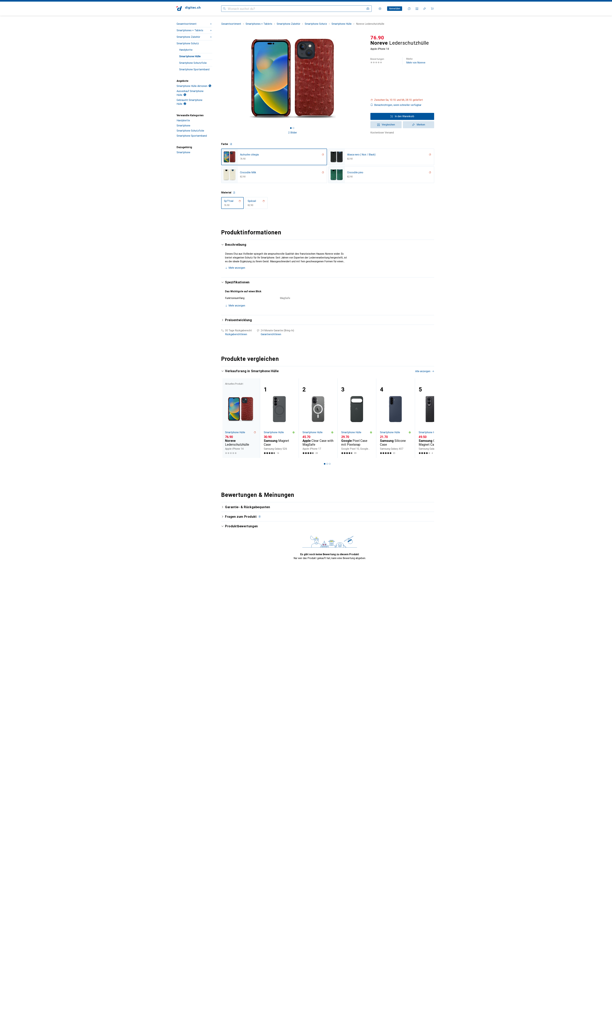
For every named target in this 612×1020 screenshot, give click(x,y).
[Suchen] (224, 8)
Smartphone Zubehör (188, 36)
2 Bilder (292, 132)
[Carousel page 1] (291, 128)
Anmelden (394, 8)
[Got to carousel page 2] (293, 128)
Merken (421, 124)
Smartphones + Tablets (190, 30)
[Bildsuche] (368, 8)
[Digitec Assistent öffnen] (409, 8)
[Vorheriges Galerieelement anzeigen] (220, 78)
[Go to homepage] (188, 8)
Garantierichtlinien (271, 334)
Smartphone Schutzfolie (193, 62)
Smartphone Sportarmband (194, 69)
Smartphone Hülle (190, 56)
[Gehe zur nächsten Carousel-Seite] (428, 418)
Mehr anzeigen (237, 267)
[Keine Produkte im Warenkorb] (432, 8)
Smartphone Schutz (188, 43)
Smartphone (183, 125)
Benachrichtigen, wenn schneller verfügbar (397, 105)
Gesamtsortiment (187, 23)
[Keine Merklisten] (424, 8)
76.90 (377, 38)
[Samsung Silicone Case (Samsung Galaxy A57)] (395, 418)
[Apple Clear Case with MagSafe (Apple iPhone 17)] (318, 418)
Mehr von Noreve (415, 61)
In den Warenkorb (404, 116)
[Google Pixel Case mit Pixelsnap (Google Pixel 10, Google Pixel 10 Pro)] (356, 418)
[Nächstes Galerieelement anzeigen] (364, 78)
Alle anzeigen (422, 371)
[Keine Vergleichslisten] (416, 8)
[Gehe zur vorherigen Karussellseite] (227, 418)
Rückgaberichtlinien (236, 334)
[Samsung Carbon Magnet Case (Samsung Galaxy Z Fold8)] (434, 418)
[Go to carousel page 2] (327, 464)
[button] (402, 100)
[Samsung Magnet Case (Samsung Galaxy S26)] (279, 418)
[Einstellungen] (379, 8)
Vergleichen (388, 124)
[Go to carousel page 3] (330, 464)
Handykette (186, 49)
